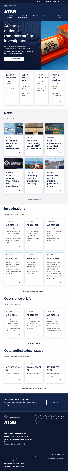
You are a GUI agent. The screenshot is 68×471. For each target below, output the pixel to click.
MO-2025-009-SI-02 (53, 368)
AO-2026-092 (32, 225)
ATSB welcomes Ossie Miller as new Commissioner (13, 180)
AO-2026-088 (32, 258)
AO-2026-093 (53, 225)
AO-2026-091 (12, 258)
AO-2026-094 (12, 225)
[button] (34, 199)
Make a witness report (25, 77)
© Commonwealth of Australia (56, 458)
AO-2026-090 (53, 258)
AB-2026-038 (53, 315)
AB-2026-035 (32, 315)
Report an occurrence (11, 76)
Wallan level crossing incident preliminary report (52, 180)
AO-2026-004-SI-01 (34, 368)
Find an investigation (14, 58)
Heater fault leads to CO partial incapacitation (12, 145)
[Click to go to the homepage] (11, 8)
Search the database (56, 77)
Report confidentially (43, 76)
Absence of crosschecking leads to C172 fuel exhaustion (34, 145)
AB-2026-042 (11, 315)
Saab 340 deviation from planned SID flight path (54, 145)
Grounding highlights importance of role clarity (33, 179)
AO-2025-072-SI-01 (13, 368)
